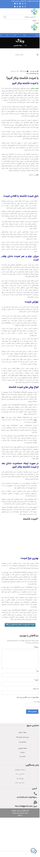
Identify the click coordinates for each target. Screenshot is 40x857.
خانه (25, 45)
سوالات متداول (22, 732)
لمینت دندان (34, 88)
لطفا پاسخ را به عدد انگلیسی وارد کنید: (27, 697)
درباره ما (22, 752)
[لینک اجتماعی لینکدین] (17, 3)
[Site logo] (34, 11)
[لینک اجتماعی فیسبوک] (25, 3)
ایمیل (36, 680)
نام (37, 671)
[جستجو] (5, 17)
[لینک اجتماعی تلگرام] (15, 3)
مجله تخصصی (18, 45)
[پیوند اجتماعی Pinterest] (20, 3)
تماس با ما (22, 756)
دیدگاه (36, 647)
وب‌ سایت (35, 689)
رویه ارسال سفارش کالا (22, 737)
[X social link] (22, 3)
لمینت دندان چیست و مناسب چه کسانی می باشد (20, 625)
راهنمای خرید (22, 742)
